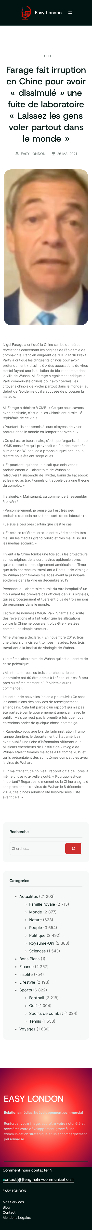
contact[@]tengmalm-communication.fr (38, 1179)
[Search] (73, 848)
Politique (37, 935)
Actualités (28, 896)
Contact (9, 1212)
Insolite (26, 974)
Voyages (27, 1029)
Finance (26, 966)
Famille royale (42, 904)
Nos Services (13, 1202)
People (46, 56)
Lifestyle (27, 982)
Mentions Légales (17, 1217)
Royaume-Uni (41, 943)
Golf (33, 1005)
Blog (6, 1207)
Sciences (37, 951)
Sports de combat (46, 1013)
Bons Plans (29, 958)
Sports (25, 990)
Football (36, 997)
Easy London (48, 13)
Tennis (35, 1021)
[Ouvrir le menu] (70, 13)
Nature (35, 919)
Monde (35, 912)
